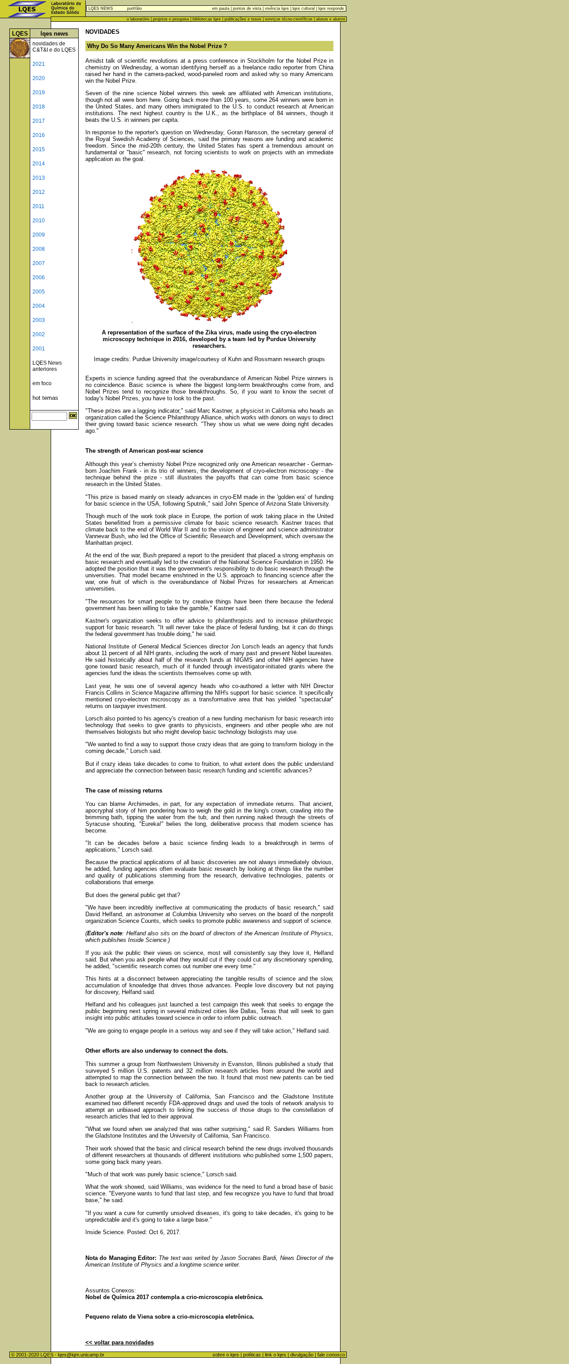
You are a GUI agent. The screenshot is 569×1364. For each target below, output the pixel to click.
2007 (38, 263)
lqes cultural (303, 8)
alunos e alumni (330, 19)
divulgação (301, 1354)
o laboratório (138, 19)
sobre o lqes (225, 1354)
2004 (38, 306)
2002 (38, 334)
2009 (38, 235)
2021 (38, 64)
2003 (38, 320)
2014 (38, 164)
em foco (42, 383)
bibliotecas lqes (206, 19)
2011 (38, 206)
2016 (38, 135)
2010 (38, 220)
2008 (38, 249)
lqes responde (330, 8)
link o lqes (275, 1354)
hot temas (45, 397)
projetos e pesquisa (171, 19)
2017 (38, 121)
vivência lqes (277, 8)
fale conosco (331, 1354)
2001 (38, 349)
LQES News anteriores (47, 366)
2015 (38, 149)
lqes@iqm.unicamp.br (81, 1354)
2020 (38, 78)
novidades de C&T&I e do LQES (54, 46)
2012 (38, 192)
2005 (38, 292)
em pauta (220, 8)
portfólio (134, 8)
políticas (252, 1354)
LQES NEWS (100, 8)
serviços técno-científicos (289, 19)
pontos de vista (247, 8)
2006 (38, 277)
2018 (38, 107)
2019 (38, 92)
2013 (38, 178)
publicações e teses (242, 19)
